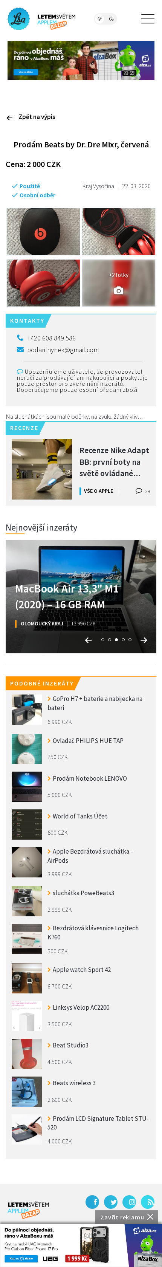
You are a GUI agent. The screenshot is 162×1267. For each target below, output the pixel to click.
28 (147, 491)
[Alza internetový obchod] (81, 60)
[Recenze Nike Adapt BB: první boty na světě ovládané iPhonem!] (42, 469)
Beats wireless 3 (74, 1083)
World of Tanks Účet (80, 816)
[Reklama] (81, 1245)
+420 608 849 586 (51, 338)
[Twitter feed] (111, 1202)
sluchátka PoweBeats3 (83, 893)
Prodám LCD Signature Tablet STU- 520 (98, 1123)
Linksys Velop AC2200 (81, 1007)
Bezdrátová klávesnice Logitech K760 (93, 932)
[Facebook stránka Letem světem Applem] (92, 1202)
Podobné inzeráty (42, 683)
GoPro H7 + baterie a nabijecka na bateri (94, 703)
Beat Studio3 (71, 1045)
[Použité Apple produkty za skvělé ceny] (41, 19)
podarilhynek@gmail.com (63, 349)
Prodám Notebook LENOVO (90, 778)
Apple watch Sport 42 (82, 969)
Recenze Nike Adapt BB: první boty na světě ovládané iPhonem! (114, 461)
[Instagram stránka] (129, 1202)
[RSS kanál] (147, 1202)
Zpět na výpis (36, 117)
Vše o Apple (98, 490)
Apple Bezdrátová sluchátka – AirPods (90, 856)
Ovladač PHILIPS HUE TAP (88, 740)
